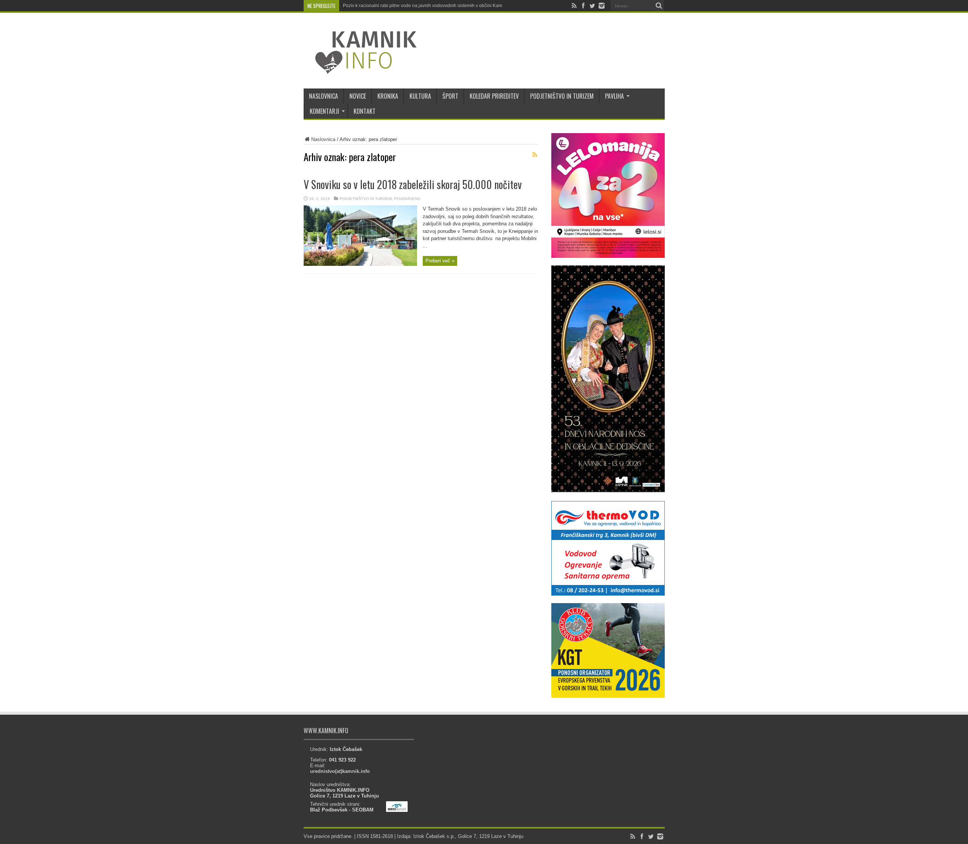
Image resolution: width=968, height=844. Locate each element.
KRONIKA (387, 96)
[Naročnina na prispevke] (535, 155)
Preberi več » (440, 261)
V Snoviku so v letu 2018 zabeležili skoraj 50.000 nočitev (413, 184)
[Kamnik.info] (360, 70)
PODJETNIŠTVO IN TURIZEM (562, 96)
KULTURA (420, 96)
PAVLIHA (614, 96)
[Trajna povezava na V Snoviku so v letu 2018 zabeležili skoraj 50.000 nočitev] (360, 264)
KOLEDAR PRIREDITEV (494, 96)
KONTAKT (364, 111)
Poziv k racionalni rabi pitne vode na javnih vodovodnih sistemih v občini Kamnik (425, 5)
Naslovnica (323, 139)
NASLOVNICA (323, 96)
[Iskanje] (659, 5)
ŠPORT (450, 96)
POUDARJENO (407, 199)
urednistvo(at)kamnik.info (340, 771)
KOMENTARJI (324, 111)
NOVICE (357, 96)
